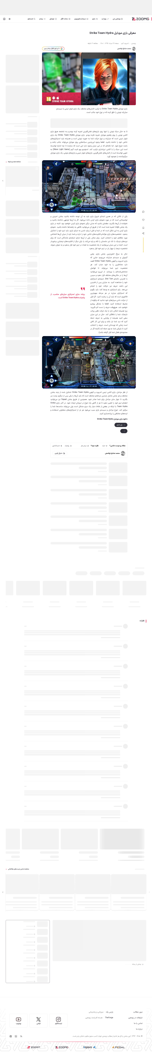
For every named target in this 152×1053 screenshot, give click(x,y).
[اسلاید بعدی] (3, 181)
